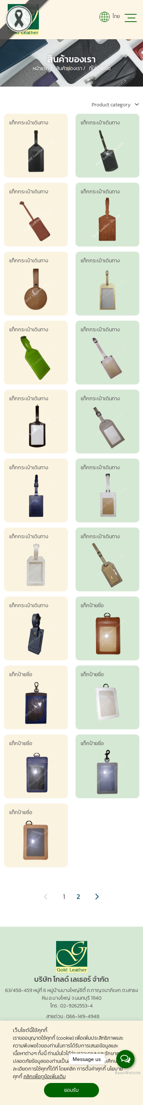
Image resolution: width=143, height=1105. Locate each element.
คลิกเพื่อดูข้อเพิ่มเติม (44, 1076)
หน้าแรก (41, 68)
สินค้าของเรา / (70, 68)
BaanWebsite (126, 1073)
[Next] (96, 896)
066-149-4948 (82, 1016)
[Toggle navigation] (130, 19)
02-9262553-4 (76, 1006)
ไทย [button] (115, 16)
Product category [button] (112, 105)
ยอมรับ (71, 1090)
